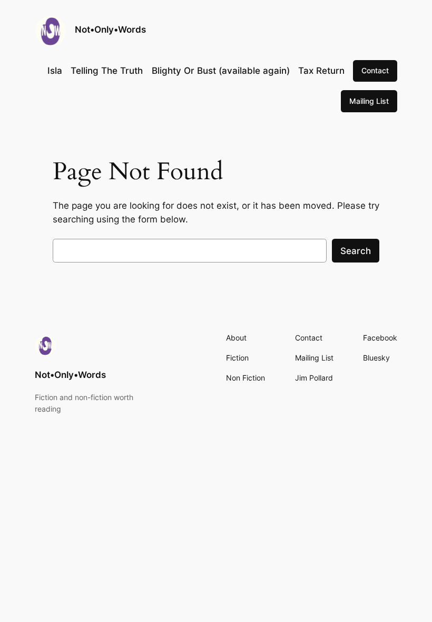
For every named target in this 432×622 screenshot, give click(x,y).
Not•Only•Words (110, 29)
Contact (375, 70)
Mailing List (369, 100)
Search (355, 251)
